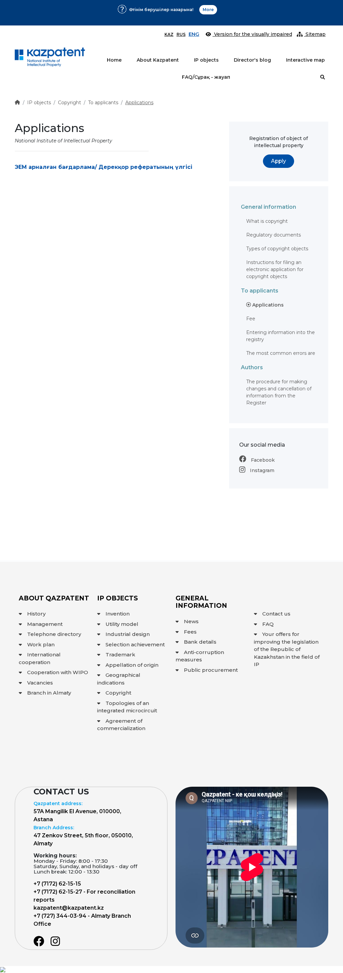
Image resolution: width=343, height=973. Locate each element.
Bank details (200, 642)
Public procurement (211, 670)
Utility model (122, 624)
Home (114, 60)
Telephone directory (54, 634)
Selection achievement (135, 644)
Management (45, 624)
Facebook (262, 460)
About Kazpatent (158, 60)
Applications (139, 103)
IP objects (206, 60)
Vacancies (40, 682)
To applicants (103, 103)
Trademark (120, 654)
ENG (194, 34)
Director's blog (252, 60)
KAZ (169, 34)
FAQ (268, 624)
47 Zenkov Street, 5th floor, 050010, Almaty (83, 836)
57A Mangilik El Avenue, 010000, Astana (77, 811)
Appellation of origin (132, 665)
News (191, 621)
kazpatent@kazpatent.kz (68, 908)
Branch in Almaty (49, 693)
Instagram (261, 470)
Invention (118, 613)
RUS (181, 34)
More (263, 15)
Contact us (276, 613)
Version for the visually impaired (252, 34)
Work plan (41, 644)
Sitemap (315, 34)
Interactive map (305, 60)
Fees (190, 632)
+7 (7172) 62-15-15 (57, 884)
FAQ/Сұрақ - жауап (206, 77)
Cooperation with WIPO (57, 672)
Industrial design (128, 634)
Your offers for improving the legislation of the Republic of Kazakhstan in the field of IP (287, 649)
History (36, 613)
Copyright (69, 103)
